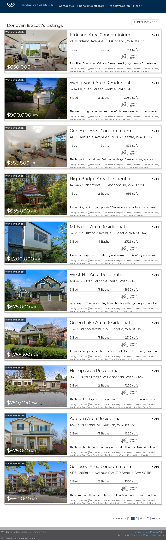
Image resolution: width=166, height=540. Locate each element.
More (138, 8)
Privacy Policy (157, 532)
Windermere (40, 532)
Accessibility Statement (130, 535)
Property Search (119, 5)
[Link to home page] (10, 6)
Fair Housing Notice (154, 535)
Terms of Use (140, 532)
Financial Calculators (91, 5)
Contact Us (66, 5)
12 (148, 518)
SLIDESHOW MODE (145, 22)
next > (156, 518)
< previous (119, 518)
